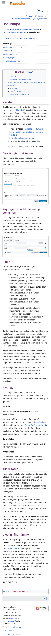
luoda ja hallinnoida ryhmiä (21, 138)
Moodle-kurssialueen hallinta (25, 29)
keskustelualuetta (10, 548)
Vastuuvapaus (8, 631)
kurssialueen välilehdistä (13, 110)
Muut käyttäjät (8, 58)
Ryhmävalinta (40, 422)
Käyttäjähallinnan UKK (11, 61)
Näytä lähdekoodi (22, 19)
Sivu (30, 16)
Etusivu (5, 29)
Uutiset (31, 542)
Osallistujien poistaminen (12, 54)
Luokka (6, 591)
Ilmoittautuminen (20, 591)
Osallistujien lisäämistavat (13, 47)
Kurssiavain (7, 51)
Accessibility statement (11, 634)
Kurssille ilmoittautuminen (14, 32)
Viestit (14, 582)
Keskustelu (42, 16)
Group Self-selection (34, 425)
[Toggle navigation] (3, 3)
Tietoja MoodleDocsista (11, 627)
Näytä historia (41, 19)
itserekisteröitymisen (33, 129)
